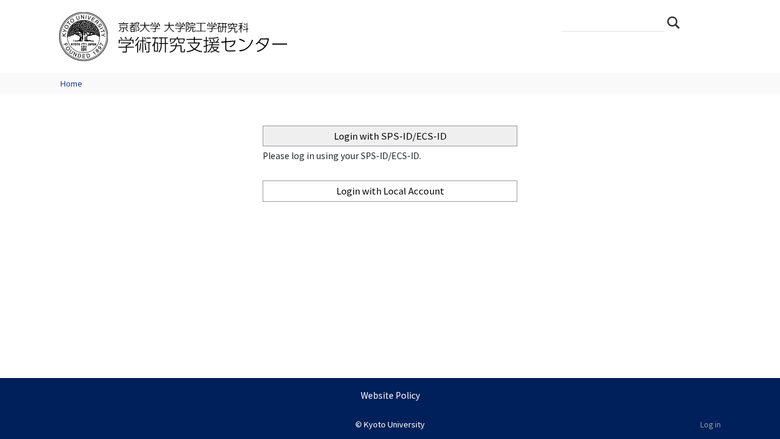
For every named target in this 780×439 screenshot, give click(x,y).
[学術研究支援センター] (254, 36)
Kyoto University (394, 424)
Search (677, 22)
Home (71, 83)
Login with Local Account (390, 190)
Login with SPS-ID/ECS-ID (390, 135)
